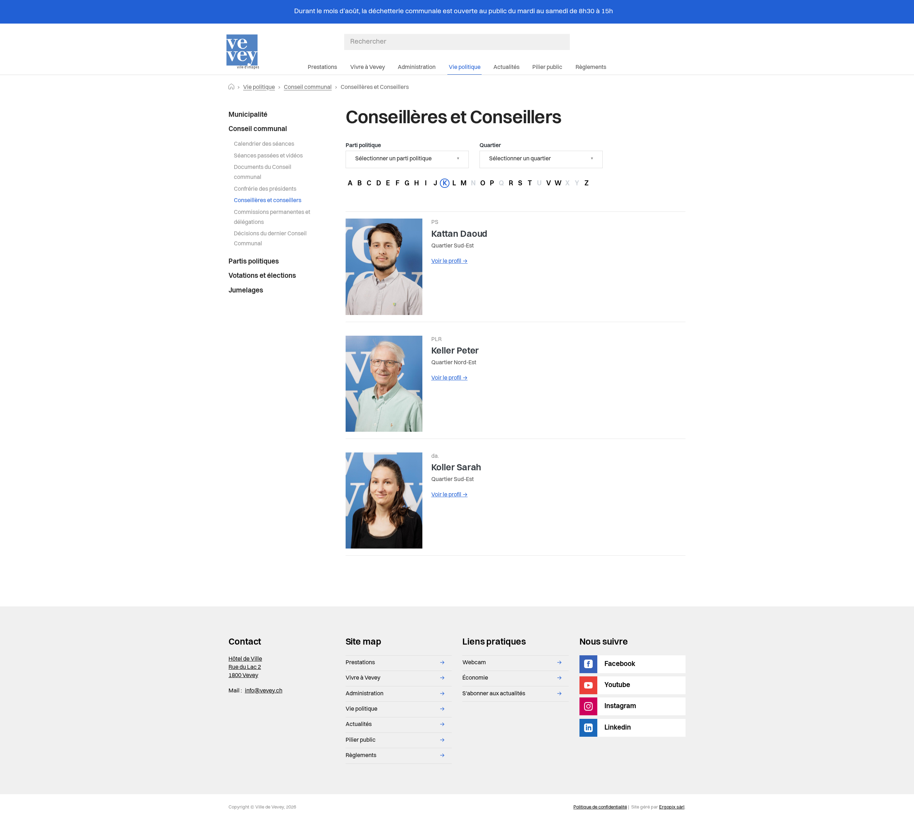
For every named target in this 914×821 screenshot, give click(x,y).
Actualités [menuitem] (506, 67)
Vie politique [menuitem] (465, 67)
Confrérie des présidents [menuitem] (265, 189)
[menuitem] (273, 115)
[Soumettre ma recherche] (566, 41)
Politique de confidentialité (600, 807)
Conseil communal (308, 87)
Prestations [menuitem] (322, 67)
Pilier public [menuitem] (547, 67)
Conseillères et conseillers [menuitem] (267, 201)
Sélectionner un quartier (520, 159)
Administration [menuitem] (417, 67)
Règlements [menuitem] (591, 67)
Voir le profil (449, 261)
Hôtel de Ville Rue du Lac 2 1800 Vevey (245, 667)
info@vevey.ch (263, 691)
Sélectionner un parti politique (393, 159)
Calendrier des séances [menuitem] (264, 144)
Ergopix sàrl (671, 807)
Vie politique (259, 87)
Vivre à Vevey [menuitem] (367, 67)
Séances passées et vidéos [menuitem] (268, 156)
